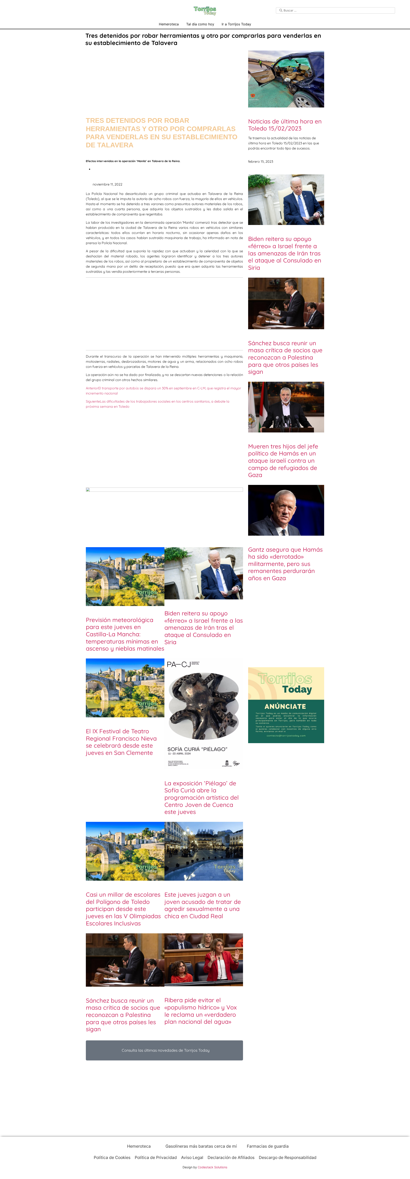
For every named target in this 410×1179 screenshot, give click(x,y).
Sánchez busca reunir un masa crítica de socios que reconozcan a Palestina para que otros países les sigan (123, 1015)
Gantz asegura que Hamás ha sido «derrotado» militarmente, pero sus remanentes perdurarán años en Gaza (285, 564)
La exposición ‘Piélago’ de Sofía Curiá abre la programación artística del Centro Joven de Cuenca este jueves (201, 797)
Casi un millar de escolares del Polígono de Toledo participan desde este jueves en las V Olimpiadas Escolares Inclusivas (123, 909)
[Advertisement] (164, 77)
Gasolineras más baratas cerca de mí (200, 1146)
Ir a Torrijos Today (236, 24)
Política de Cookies (112, 1157)
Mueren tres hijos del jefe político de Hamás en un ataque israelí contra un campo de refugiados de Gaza (283, 460)
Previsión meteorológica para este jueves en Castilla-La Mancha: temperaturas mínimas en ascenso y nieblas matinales (125, 634)
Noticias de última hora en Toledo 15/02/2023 (285, 124)
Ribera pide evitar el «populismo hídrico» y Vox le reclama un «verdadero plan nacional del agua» (200, 1010)
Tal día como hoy (200, 24)
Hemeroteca (169, 24)
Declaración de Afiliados (231, 1157)
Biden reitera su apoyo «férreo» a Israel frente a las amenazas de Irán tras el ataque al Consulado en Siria (203, 627)
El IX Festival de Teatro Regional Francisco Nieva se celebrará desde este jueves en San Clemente (121, 741)
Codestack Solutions (212, 1167)
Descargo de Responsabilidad (287, 1157)
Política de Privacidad (156, 1157)
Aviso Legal (192, 1157)
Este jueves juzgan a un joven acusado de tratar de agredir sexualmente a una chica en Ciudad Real (202, 905)
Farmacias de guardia (267, 1146)
